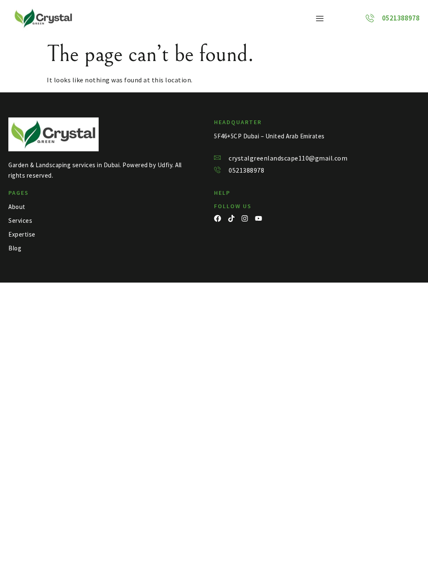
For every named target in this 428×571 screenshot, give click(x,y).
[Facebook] (217, 218)
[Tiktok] (231, 218)
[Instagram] (244, 218)
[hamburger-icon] (320, 18)
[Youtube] (258, 218)
